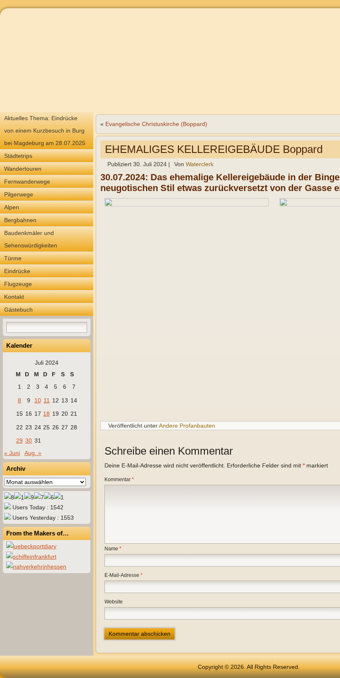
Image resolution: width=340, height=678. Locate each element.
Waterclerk (200, 164)
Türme (13, 258)
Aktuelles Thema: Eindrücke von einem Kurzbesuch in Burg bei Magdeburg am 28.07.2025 (44, 130)
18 (46, 413)
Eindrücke (17, 271)
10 (37, 400)
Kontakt (14, 296)
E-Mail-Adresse (123, 575)
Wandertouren (22, 168)
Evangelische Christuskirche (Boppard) (156, 124)
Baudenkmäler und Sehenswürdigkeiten (30, 239)
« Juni (12, 453)
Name (112, 549)
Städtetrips (18, 156)
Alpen (11, 207)
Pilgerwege (18, 194)
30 (28, 440)
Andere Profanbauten (187, 425)
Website (113, 602)
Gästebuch (18, 309)
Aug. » (32, 453)
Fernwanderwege (27, 181)
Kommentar (119, 479)
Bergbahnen (20, 220)
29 (19, 440)
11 (47, 400)
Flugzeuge (18, 284)
